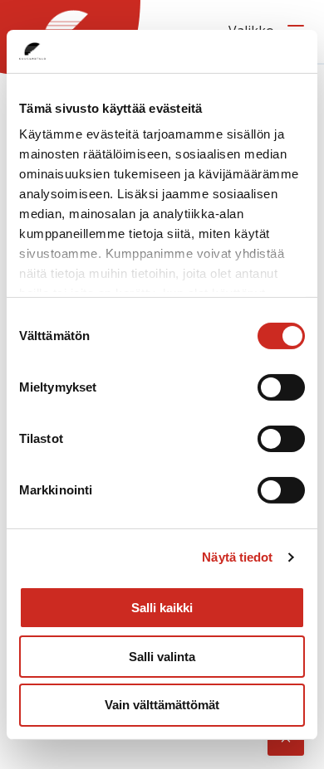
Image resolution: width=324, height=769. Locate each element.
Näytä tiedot (237, 557)
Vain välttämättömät (162, 705)
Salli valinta (162, 657)
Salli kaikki (162, 608)
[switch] (281, 387)
